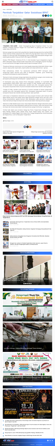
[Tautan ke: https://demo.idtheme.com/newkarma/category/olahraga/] (51, 386)
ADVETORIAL (5, 16)
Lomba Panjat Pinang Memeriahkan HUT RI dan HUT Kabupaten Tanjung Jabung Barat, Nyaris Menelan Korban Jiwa (27, 151)
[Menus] (3, 1)
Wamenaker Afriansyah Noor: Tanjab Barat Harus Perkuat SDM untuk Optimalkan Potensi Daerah (43, 151)
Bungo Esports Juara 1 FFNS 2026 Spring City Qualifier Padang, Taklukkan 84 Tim (24, 432)
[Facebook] (25, 127)
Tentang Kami (39, 444)
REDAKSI (32, 444)
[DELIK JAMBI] (28, 1)
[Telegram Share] (48, 16)
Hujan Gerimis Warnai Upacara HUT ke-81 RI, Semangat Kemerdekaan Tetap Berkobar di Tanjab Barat (10, 151)
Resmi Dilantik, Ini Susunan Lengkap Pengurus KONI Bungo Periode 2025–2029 (23, 435)
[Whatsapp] (51, 16)
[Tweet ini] (46, 16)
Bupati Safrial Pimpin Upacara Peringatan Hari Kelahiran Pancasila (13, 132)
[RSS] (30, 127)
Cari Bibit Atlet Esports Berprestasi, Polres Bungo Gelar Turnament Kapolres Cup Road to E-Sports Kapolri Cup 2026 (27, 421)
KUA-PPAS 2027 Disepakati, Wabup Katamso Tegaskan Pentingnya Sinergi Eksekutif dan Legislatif (10, 165)
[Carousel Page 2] (25, 283)
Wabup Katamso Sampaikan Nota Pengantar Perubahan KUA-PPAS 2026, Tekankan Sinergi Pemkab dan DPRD (27, 165)
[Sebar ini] (43, 16)
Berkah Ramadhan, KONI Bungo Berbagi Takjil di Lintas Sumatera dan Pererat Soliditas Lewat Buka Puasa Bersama (27, 429)
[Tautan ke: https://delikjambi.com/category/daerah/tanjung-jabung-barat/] (51, 252)
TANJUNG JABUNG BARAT (13, 16)
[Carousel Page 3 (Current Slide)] (27, 283)
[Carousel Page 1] (24, 283)
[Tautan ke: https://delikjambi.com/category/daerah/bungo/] (51, 289)
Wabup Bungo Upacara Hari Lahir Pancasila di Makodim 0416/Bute (41, 132)
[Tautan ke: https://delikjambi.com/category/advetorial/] (51, 182)
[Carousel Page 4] (29, 283)
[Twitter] (27, 127)
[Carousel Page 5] (31, 283)
